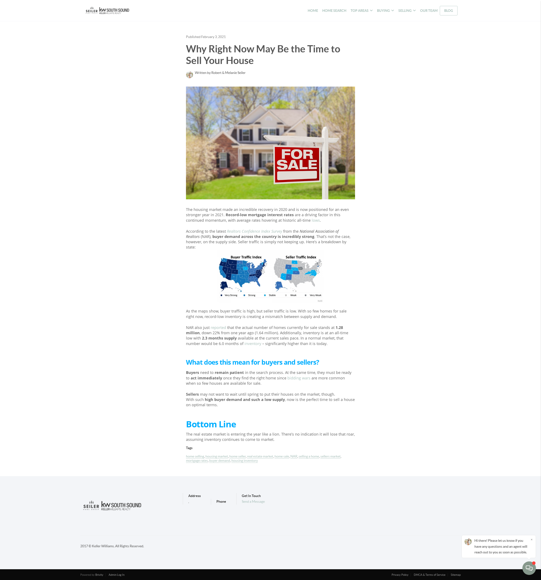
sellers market (330, 456)
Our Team (429, 10)
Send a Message (253, 501)
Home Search (334, 10)
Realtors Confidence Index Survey (254, 231)
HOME (313, 10)
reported (218, 327)
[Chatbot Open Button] (529, 568)
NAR (293, 456)
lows (316, 220)
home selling (195, 456)
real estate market (260, 456)
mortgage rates (197, 460)
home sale (282, 456)
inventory (253, 343)
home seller (237, 456)
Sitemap (456, 574)
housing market (216, 456)
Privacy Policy (400, 574)
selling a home (309, 456)
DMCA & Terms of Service (429, 574)
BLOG (448, 10)
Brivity (99, 574)
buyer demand (219, 460)
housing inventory (244, 460)
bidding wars (298, 377)
